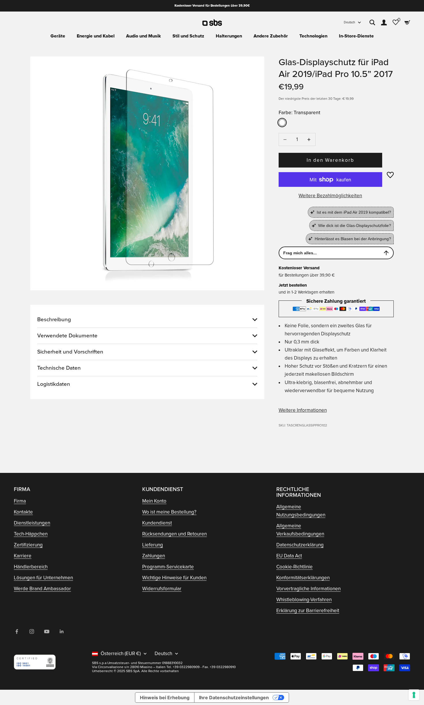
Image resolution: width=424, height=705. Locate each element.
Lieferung (152, 545)
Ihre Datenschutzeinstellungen (234, 697)
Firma (20, 501)
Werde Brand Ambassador (42, 589)
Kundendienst (157, 523)
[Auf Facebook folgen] (17, 631)
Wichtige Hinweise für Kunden (174, 578)
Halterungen (229, 36)
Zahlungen (153, 556)
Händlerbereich (31, 567)
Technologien (313, 36)
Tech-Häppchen (31, 534)
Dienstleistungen (32, 523)
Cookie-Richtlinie (294, 567)
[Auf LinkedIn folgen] (62, 631)
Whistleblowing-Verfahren (304, 600)
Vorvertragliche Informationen (308, 589)
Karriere (22, 556)
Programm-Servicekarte (168, 567)
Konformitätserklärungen (303, 578)
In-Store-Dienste (356, 36)
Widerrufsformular (161, 589)
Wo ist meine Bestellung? (169, 512)
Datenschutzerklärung (300, 545)
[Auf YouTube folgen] (47, 631)
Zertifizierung (28, 545)
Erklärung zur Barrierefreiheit (307, 611)
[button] (390, 175)
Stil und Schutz (188, 36)
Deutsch (349, 22)
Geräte (57, 36)
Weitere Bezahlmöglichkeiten (330, 196)
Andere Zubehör (271, 36)
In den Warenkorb (330, 160)
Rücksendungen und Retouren (174, 534)
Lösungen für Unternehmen (43, 578)
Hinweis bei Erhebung (165, 697)
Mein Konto (154, 501)
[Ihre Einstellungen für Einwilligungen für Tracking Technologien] (413, 694)
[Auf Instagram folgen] (32, 631)
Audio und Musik (143, 36)
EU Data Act (289, 556)
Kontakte (23, 512)
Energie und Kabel (96, 36)
